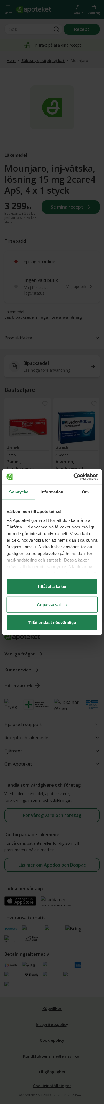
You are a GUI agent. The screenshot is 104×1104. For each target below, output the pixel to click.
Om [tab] (85, 492)
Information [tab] (51, 492)
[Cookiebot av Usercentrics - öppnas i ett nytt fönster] (74, 476)
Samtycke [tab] (18, 492)
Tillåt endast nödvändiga (52, 622)
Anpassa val (49, 604)
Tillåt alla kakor (52, 586)
